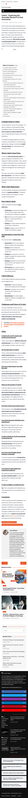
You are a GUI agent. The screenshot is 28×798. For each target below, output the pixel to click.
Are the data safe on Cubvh (10, 522)
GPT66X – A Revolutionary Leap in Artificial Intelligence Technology (13, 615)
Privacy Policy (9, 1)
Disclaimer (13, 795)
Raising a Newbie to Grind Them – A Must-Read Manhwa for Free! (13, 657)
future (14, 516)
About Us (3, 1)
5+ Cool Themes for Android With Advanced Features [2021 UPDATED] (17, 731)
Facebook (2, 4)
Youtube (6, 4)
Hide (16, 65)
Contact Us (15, 1)
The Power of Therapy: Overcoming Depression (13, 640)
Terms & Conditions (6, 795)
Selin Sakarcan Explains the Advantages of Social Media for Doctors (14, 324)
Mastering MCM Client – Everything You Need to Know (13, 589)
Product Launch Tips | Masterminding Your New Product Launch (18, 749)
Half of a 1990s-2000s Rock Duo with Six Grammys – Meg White (12, 664)
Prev (5, 563)
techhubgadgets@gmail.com (15, 687)
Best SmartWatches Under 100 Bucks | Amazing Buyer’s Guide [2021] (17, 718)
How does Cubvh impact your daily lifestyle (13, 524)
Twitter (4, 4)
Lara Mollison (5, 22)
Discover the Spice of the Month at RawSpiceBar (14, 651)
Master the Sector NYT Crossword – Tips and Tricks (13, 645)
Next (23, 563)
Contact (19, 795)
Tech (21, 22)
